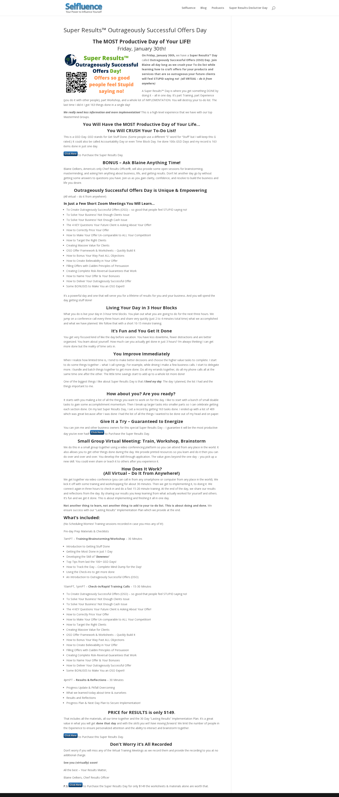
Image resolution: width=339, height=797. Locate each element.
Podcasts (218, 8)
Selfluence (188, 8)
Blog (203, 8)
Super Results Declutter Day (248, 8)
